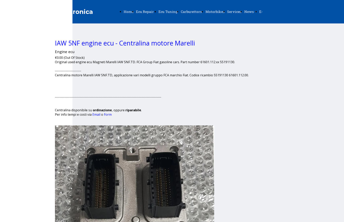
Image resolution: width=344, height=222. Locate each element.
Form (108, 114)
